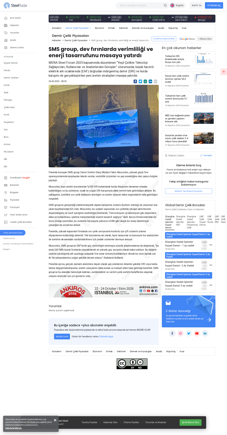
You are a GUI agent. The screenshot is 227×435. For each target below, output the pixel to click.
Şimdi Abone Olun (190, 422)
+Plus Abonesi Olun (12, 232)
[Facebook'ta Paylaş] (135, 81)
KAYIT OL (197, 5)
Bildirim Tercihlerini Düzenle (188, 191)
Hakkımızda (9, 238)
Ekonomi (99, 28)
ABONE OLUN (62, 336)
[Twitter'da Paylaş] (140, 81)
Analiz (161, 28)
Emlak (111, 28)
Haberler (56, 40)
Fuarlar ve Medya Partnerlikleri (18, 243)
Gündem (56, 28)
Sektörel (123, 28)
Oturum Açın (106, 336)
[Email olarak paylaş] (155, 81)
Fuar (184, 28)
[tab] (169, 222)
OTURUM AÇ (214, 5)
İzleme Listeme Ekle (164, 38)
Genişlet (207, 155)
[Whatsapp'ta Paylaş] (145, 81)
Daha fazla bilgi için (13, 428)
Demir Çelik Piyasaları (77, 28)
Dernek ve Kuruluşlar (143, 28)
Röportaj (173, 28)
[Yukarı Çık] (224, 72)
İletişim (6, 249)
